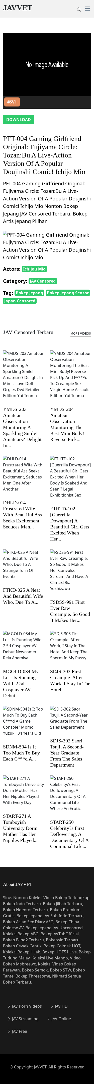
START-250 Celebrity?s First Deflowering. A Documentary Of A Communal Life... (69, 834)
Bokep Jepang (29, 293)
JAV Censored (43, 281)
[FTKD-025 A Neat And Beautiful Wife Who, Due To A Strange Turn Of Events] (23, 567)
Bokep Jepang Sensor (68, 293)
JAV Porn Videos (26, 1006)
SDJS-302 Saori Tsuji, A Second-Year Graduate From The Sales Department (67, 753)
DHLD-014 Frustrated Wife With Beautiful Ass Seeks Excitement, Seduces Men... (22, 514)
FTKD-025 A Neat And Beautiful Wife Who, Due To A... (23, 596)
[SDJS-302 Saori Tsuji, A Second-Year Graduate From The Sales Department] (70, 721)
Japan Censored (19, 301)
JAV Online (61, 1018)
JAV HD (61, 1006)
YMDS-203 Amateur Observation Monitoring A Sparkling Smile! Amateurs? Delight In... (22, 427)
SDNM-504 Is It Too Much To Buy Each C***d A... (21, 753)
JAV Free (19, 1031)
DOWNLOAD (18, 119)
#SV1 (12, 102)
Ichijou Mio (34, 269)
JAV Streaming (25, 1018)
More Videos (80, 333)
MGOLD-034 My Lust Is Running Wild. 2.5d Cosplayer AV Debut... (21, 683)
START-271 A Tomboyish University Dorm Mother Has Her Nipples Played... (20, 828)
